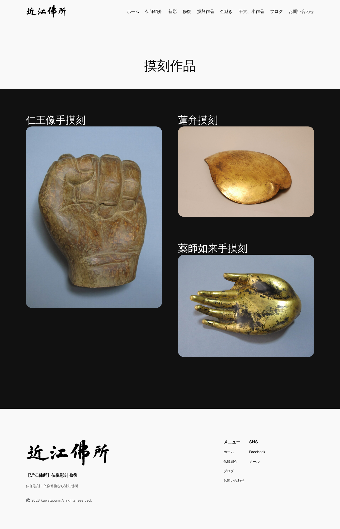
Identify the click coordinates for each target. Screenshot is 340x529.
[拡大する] (155, 132)
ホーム (133, 11)
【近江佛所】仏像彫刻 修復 (52, 475)
